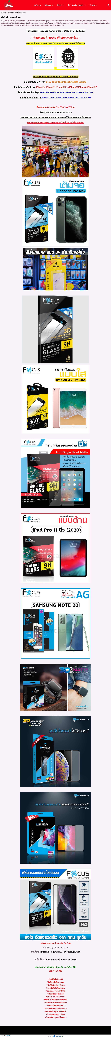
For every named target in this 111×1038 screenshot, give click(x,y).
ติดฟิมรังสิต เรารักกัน (88, 23)
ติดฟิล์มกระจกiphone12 (33, 23)
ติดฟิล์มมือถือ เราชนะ (60, 23)
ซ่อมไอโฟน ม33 (59, 25)
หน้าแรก (3, 13)
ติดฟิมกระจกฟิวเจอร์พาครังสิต (92, 21)
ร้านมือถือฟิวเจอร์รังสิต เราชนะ (44, 25)
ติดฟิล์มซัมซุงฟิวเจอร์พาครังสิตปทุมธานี (38, 21)
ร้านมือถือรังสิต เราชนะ (27, 25)
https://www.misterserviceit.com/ (61, 959)
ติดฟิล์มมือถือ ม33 (47, 23)
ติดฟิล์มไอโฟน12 (20, 23)
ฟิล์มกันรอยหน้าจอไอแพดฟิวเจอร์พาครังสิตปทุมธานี (66, 21)
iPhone (10, 13)
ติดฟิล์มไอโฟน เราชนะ (74, 23)
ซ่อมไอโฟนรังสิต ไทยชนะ (11, 25)
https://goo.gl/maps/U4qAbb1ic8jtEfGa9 (60, 952)
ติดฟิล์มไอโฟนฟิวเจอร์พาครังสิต (15, 21)
